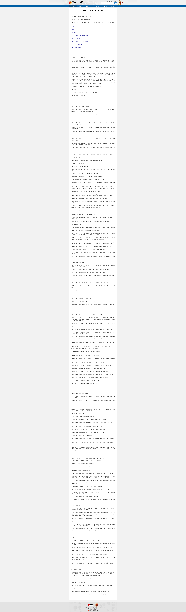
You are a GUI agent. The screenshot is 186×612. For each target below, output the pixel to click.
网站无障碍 (108, 1)
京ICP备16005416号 (93, 609)
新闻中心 (81, 6)
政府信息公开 (88, 6)
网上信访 (97, 6)
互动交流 (113, 6)
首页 (73, 6)
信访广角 (105, 6)
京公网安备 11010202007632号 (93, 610)
